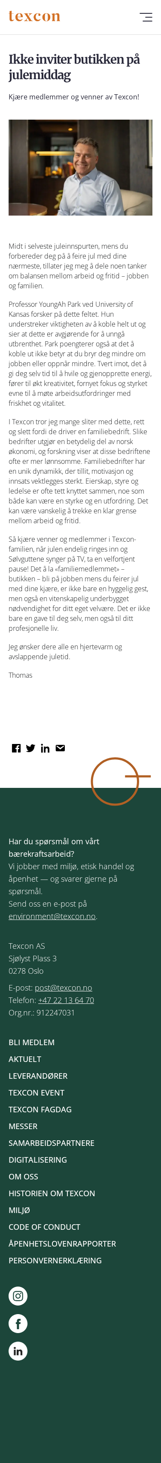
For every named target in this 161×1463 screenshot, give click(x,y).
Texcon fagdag (40, 1109)
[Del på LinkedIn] (44, 745)
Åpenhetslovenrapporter (62, 1243)
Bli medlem (32, 1042)
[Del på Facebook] (15, 745)
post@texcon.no (63, 987)
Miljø (19, 1210)
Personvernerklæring (55, 1260)
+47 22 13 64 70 (66, 1000)
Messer (23, 1126)
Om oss (23, 1176)
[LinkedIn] (18, 1353)
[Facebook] (22, 1323)
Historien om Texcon (52, 1193)
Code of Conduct (44, 1227)
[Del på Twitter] (29, 745)
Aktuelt (25, 1059)
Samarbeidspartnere (51, 1143)
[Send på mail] (58, 745)
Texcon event (36, 1092)
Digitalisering (38, 1159)
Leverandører (38, 1076)
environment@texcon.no (52, 916)
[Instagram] (22, 1296)
